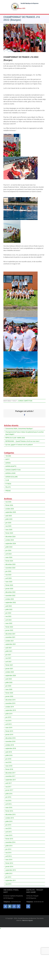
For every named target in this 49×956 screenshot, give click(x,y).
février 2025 (9, 533)
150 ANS (8, 456)
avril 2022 (8, 620)
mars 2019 (8, 727)
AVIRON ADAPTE (10, 466)
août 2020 (8, 679)
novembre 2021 (10, 637)
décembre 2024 (10, 536)
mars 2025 (8, 529)
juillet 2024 (8, 547)
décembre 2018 (10, 738)
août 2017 (8, 783)
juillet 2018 (8, 755)
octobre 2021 (9, 641)
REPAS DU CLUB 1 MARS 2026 (15, 438)
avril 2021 (8, 661)
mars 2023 (8, 582)
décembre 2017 (10, 773)
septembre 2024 (10, 543)
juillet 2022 (8, 609)
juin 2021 (8, 655)
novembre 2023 (10, 568)
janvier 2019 (9, 734)
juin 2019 (8, 717)
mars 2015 (8, 835)
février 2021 (9, 665)
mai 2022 (8, 616)
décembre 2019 (10, 700)
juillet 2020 (8, 682)
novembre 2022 (10, 595)
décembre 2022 (10, 592)
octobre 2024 (9, 540)
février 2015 (9, 839)
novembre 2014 (10, 842)
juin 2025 (8, 523)
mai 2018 (8, 762)
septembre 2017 (10, 780)
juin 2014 (8, 849)
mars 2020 (8, 689)
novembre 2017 (10, 776)
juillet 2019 (8, 714)
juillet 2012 (8, 873)
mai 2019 (8, 720)
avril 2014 (8, 856)
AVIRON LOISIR (10, 473)
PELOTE (8, 487)
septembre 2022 (10, 602)
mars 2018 (8, 766)
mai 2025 (8, 526)
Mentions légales (27, 920)
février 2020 (9, 693)
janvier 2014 (9, 866)
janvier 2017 (9, 790)
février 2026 (9, 505)
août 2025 (8, 516)
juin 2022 (8, 613)
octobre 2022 (9, 599)
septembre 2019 (10, 710)
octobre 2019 (9, 707)
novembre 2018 (10, 741)
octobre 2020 (9, 672)
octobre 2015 (9, 818)
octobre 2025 (9, 509)
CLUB (7, 480)
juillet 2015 (8, 821)
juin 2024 (8, 550)
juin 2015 (8, 825)
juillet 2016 (8, 793)
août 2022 (8, 606)
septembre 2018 (10, 748)
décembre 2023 (10, 564)
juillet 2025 (8, 519)
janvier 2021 (9, 668)
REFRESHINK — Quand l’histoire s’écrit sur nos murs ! (22, 441)
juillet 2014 (8, 846)
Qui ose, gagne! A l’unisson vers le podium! (19, 444)
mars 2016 (8, 807)
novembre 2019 (10, 703)
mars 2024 (8, 557)
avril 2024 (8, 554)
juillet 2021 (8, 651)
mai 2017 (8, 787)
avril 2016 (8, 804)
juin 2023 (8, 571)
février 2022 (9, 627)
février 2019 (9, 731)
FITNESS (8, 484)
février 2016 (9, 811)
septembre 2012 (10, 870)
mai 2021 (8, 658)
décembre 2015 (10, 814)
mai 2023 (8, 575)
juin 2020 (8, 686)
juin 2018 (8, 759)
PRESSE (8, 490)
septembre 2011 (10, 880)
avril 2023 (8, 578)
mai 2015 (8, 828)
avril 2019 (8, 724)
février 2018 (9, 769)
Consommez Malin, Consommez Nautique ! (19, 428)
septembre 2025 (10, 512)
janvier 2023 (9, 588)
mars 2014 (8, 859)
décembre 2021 (10, 634)
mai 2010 (8, 884)
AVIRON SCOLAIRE (11, 477)
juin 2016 (8, 797)
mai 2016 (8, 800)
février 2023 (9, 585)
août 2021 (8, 648)
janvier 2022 (9, 630)
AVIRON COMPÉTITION (25, 401)
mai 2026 (8, 502)
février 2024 (9, 561)
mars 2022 (8, 623)
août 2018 (8, 752)
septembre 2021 (10, 644)
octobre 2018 (9, 745)
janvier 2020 (9, 696)
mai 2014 (8, 852)
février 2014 (9, 863)
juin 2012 (8, 877)
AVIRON (7, 463)
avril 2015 (8, 832)
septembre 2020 (10, 675)
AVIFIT (7, 459)
